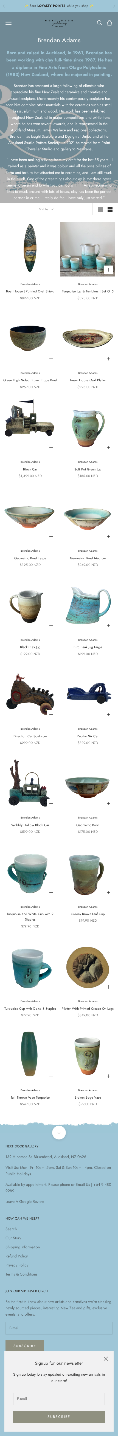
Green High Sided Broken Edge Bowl (30, 380)
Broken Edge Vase (88, 1097)
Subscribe (58, 1416)
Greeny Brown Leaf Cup (88, 914)
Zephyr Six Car (88, 736)
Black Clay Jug (30, 647)
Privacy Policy (16, 1265)
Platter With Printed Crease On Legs (88, 1008)
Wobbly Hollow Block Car (30, 825)
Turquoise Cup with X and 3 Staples (30, 1008)
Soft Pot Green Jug (87, 469)
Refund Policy (16, 1256)
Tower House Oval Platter (88, 380)
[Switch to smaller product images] (110, 209)
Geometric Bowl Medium (88, 558)
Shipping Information (22, 1247)
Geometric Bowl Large (30, 558)
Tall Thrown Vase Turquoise (30, 1097)
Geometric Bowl (87, 825)
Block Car (30, 469)
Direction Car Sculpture (30, 736)
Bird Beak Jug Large (88, 647)
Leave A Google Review (24, 1201)
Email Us (83, 1184)
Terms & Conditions (21, 1274)
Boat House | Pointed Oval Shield (30, 291)
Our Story (13, 1238)
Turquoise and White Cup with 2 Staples (30, 917)
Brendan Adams (30, 284)
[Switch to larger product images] (100, 209)
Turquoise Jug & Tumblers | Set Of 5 (88, 291)
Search (11, 1229)
